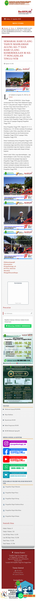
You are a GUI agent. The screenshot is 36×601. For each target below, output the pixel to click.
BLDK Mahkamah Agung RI (12, 431)
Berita (12, 28)
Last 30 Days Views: (8, 534)
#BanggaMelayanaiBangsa (11, 272)
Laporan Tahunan (19, 574)
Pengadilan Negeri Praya (11, 492)
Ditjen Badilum (9, 414)
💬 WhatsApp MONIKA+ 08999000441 (18, 326)
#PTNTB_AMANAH (9, 268)
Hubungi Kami (19, 572)
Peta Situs (19, 570)
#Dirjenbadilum (8, 264)
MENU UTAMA (18, 23)
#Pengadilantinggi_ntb (10, 266)
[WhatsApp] (15, 467)
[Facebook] (15, 451)
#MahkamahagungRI (9, 262)
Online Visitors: (7, 528)
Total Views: (6, 540)
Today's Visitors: (7, 531)
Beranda (5, 28)
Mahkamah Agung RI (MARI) (12, 409)
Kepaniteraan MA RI (10, 420)
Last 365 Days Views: (9, 537)
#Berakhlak (7, 270)
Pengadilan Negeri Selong (12, 498)
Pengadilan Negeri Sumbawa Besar (14, 504)
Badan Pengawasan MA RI (12, 425)
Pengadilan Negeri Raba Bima (13, 510)
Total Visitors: (7, 543)
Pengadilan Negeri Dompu (12, 516)
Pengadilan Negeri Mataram (12, 486)
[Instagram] (15, 443)
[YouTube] (15, 459)
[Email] (15, 475)
